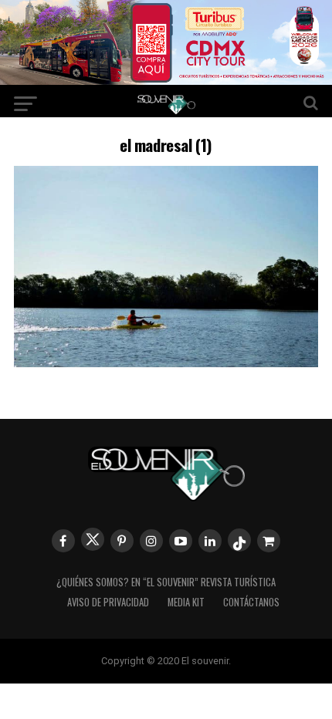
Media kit (186, 602)
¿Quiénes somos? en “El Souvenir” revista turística (166, 582)
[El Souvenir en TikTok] (239, 540)
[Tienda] (268, 540)
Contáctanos (251, 602)
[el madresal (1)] (166, 362)
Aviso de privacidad (108, 602)
